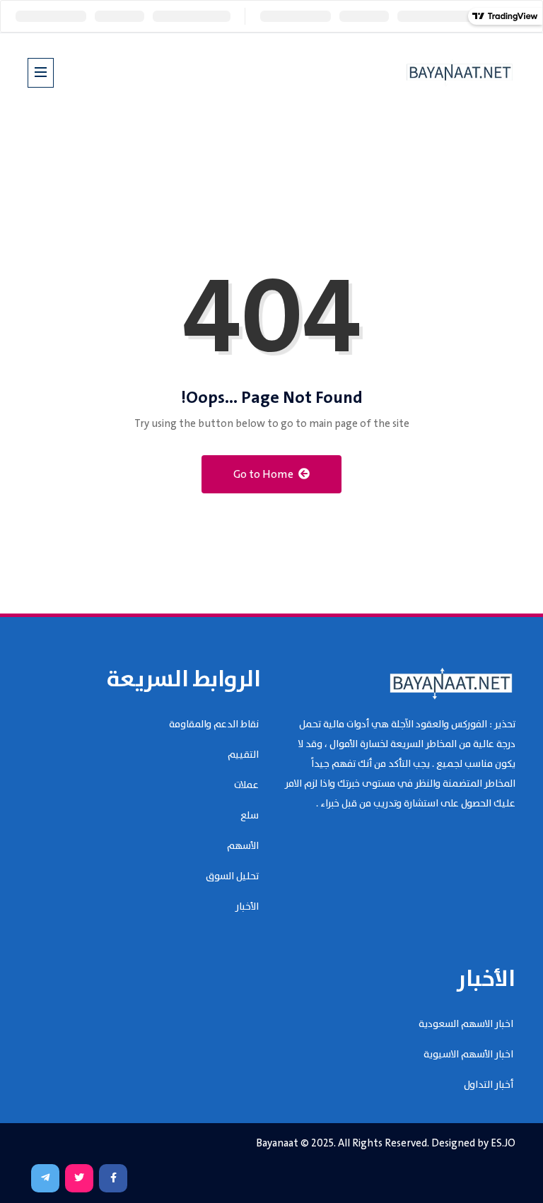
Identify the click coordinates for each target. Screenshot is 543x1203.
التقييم (243, 755)
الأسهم (243, 846)
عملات (246, 785)
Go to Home (264, 474)
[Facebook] (113, 1178)
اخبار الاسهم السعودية (466, 1024)
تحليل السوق (232, 876)
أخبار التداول (488, 1085)
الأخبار (247, 907)
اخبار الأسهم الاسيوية (468, 1054)
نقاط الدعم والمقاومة (214, 724)
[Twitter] (79, 1178)
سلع (249, 815)
